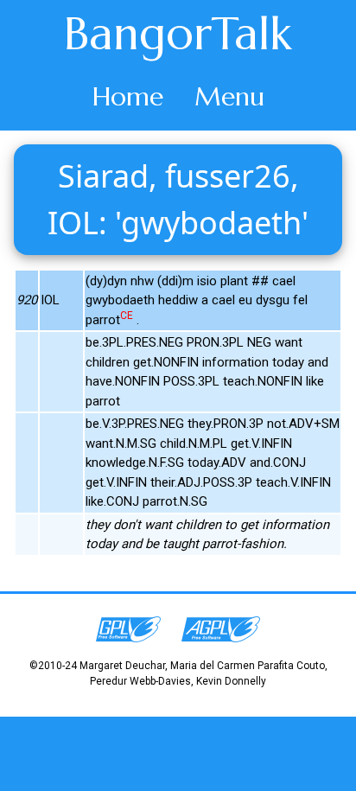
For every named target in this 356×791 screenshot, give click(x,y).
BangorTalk (178, 33)
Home (127, 96)
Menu (229, 96)
